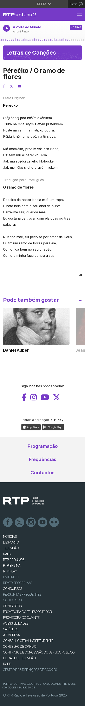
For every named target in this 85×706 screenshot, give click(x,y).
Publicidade (27, 687)
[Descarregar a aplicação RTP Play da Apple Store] (31, 427)
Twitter (20, 522)
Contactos (42, 472)
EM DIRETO (11, 577)
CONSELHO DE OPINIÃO (19, 646)
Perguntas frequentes (22, 594)
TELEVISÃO (11, 548)
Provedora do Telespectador (27, 611)
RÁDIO (7, 554)
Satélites (10, 629)
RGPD (7, 664)
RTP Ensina (11, 565)
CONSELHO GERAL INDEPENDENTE (28, 640)
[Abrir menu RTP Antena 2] (81, 14)
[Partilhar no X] (11, 86)
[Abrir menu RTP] (43, 4)
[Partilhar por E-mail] (19, 86)
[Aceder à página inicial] (28, 14)
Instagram (31, 522)
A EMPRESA (11, 635)
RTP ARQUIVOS (13, 559)
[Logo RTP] (24, 501)
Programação (42, 446)
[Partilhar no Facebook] (4, 86)
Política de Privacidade (18, 684)
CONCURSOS (12, 588)
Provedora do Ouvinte (21, 617)
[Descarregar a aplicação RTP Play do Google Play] (52, 427)
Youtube (43, 522)
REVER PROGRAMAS (17, 583)
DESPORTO (11, 542)
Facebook (8, 522)
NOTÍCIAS (10, 536)
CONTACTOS (12, 606)
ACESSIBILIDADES (15, 623)
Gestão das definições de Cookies (30, 669)
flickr (54, 522)
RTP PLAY (10, 571)
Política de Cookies (48, 684)
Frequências (42, 459)
